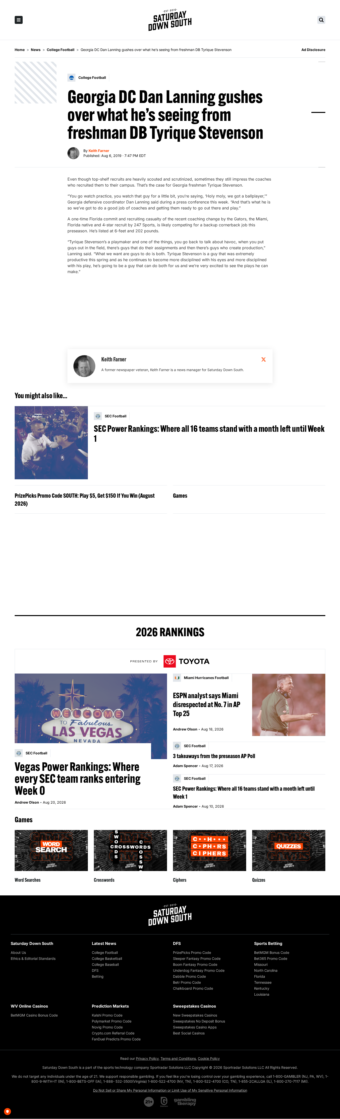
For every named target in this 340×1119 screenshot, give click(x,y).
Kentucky (261, 988)
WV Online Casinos (29, 1006)
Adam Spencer (185, 766)
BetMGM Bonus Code (271, 952)
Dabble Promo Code (189, 976)
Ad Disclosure (313, 50)
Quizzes (258, 880)
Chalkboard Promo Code (193, 988)
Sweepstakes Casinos (194, 1006)
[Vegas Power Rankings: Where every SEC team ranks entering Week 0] (91, 716)
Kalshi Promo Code (107, 1015)
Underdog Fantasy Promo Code (199, 970)
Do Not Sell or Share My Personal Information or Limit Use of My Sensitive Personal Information (170, 1090)
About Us (18, 952)
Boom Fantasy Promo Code (195, 964)
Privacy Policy (147, 1058)
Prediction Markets (110, 1006)
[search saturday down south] (321, 20)
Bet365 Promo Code (270, 958)
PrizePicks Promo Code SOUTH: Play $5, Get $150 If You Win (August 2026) (85, 499)
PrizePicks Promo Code (192, 952)
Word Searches (28, 880)
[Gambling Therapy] (185, 1102)
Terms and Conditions (178, 1058)
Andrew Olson (27, 802)
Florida (259, 976)
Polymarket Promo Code (111, 1021)
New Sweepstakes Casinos (195, 1015)
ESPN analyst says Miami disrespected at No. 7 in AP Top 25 (206, 704)
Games (180, 495)
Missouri (261, 964)
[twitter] (264, 359)
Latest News (104, 943)
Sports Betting (268, 943)
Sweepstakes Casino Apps (195, 1027)
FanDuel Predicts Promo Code (116, 1039)
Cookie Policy (209, 1058)
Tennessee (263, 982)
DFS (95, 970)
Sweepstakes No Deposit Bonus (199, 1021)
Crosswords (104, 880)
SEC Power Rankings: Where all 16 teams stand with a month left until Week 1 (209, 433)
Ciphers (179, 880)
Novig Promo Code (107, 1027)
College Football (105, 952)
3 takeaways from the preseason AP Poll (214, 756)
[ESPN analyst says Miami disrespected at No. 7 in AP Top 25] (288, 705)
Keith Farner (99, 150)
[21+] (149, 1102)
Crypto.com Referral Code (113, 1033)
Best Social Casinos (189, 1033)
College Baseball (105, 964)
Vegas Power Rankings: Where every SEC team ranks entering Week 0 (78, 778)
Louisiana (261, 994)
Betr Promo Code (187, 982)
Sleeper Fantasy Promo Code (197, 958)
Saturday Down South (32, 943)
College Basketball (107, 958)
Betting (98, 976)
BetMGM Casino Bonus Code (34, 1015)
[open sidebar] (19, 20)
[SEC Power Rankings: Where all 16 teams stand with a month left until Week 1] (51, 442)
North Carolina (266, 970)
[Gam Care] (164, 1102)
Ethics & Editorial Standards (33, 958)
